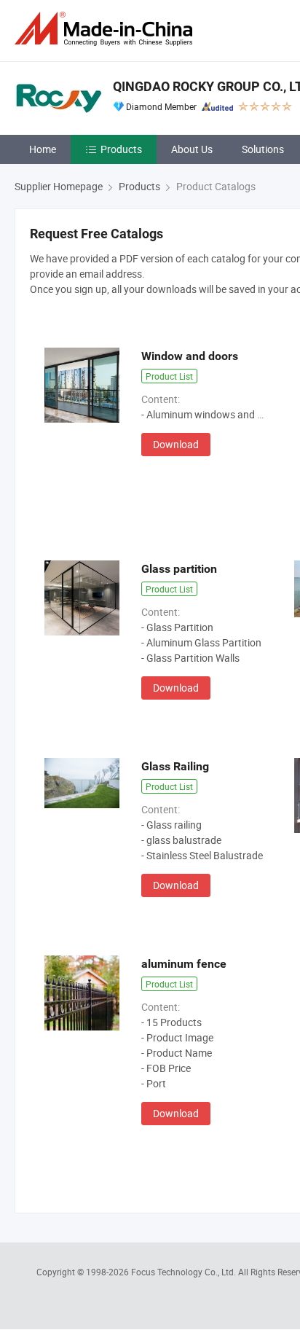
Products (121, 149)
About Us (192, 149)
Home (42, 149)
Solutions (263, 149)
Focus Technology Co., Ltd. (184, 1272)
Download (176, 444)
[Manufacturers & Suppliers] (106, 29)
